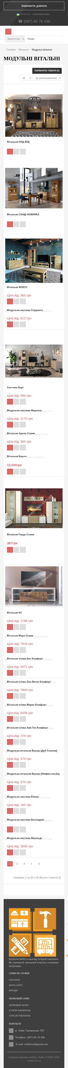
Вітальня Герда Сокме (20, 534)
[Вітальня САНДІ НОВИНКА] (34, 188)
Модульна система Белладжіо (25, 819)
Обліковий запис (19, 1005)
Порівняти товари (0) (47, 70)
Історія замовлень (20, 1010)
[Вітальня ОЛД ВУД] (34, 115)
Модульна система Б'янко (23, 796)
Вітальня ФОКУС (17, 287)
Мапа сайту (16, 985)
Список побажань (20, 1016)
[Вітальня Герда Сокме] (34, 508)
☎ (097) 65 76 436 (34, 21)
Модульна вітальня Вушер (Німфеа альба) (33, 773)
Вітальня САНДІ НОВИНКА (23, 214)
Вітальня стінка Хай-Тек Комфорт (27, 727)
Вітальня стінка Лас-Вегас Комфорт (29, 681)
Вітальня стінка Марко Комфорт (27, 704)
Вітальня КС (14, 612)
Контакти (14, 980)
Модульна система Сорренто (25, 310)
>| (39, 863)
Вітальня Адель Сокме (21, 433)
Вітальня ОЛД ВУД (18, 141)
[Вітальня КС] (34, 586)
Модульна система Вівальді (24, 838)
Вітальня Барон (16, 456)
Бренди (13, 990)
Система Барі (15, 387)
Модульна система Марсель (24, 410)
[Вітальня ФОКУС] (34, 260)
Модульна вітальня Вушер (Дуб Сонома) (32, 750)
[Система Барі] (34, 361)
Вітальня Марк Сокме (20, 635)
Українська (25, 14)
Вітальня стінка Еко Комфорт (25, 658)
